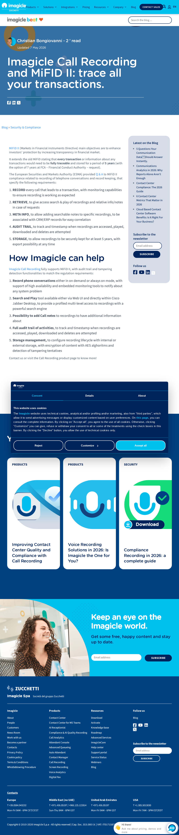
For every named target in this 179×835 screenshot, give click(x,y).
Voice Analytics (57, 772)
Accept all (141, 445)
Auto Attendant (57, 752)
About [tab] (142, 395)
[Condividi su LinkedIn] (14, 102)
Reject (38, 445)
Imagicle (24, 413)
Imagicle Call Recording (24, 269)
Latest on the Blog (145, 143)
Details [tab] (89, 395)
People (11, 723)
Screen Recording (58, 767)
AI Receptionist (57, 728)
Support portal (99, 752)
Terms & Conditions (17, 762)
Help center (97, 747)
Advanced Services (101, 737)
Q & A (99, 174)
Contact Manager (58, 757)
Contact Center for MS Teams (64, 723)
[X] (153, 272)
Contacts (12, 747)
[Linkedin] (148, 272)
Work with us (14, 737)
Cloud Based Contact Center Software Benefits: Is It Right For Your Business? (149, 215)
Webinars (96, 762)
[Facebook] (135, 272)
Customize (87, 445)
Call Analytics (56, 737)
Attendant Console (59, 742)
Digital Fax (55, 777)
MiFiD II (14, 148)
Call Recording (57, 762)
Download (96, 718)
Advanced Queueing (60, 747)
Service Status (98, 757)
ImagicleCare (98, 742)
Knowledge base (100, 728)
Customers (13, 728)
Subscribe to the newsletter (144, 236)
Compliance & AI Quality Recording (68, 733)
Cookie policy (14, 757)
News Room (13, 733)
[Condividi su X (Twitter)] (18, 102)
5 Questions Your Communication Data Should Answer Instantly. (149, 155)
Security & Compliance (25, 127)
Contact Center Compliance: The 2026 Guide (149, 187)
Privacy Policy (15, 752)
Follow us (139, 266)
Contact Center (57, 718)
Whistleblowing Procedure (21, 767)
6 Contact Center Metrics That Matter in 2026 (149, 200)
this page (142, 417)
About (10, 718)
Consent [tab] (37, 395)
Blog (5, 127)
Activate (95, 723)
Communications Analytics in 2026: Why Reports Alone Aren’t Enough (149, 172)
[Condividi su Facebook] (9, 102)
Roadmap (96, 733)
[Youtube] (142, 272)
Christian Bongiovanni (39, 41)
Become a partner (16, 742)
